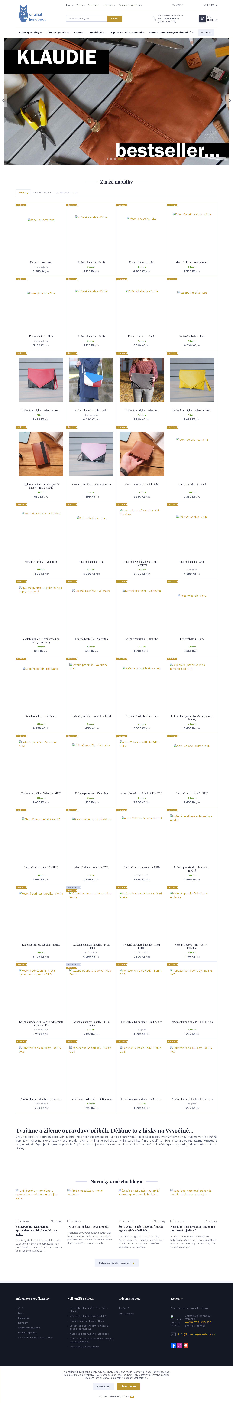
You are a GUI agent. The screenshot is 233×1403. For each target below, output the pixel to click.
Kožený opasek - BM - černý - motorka (192, 946)
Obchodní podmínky (129, 5)
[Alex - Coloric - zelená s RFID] (91, 836)
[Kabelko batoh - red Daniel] (41, 685)
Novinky (57, 1221)
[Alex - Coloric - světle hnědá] (192, 231)
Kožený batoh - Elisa (41, 336)
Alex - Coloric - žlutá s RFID (192, 793)
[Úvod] (38, 13)
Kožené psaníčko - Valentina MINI (41, 410)
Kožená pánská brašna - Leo (141, 716)
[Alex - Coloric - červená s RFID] (142, 836)
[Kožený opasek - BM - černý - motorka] (192, 914)
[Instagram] (180, 1345)
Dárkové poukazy (57, 32)
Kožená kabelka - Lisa (141, 262)
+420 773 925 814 (168, 18)
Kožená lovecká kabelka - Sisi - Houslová (141, 563)
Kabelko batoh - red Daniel (41, 716)
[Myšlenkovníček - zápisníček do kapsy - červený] (41, 608)
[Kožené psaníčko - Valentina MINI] (41, 379)
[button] (3, 100)
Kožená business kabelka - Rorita (41, 944)
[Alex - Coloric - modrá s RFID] (41, 836)
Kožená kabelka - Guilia (91, 262)
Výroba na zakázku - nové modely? (88, 1226)
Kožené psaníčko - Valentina (141, 410)
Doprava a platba (27, 1332)
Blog (68, 5)
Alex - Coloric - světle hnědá (192, 262)
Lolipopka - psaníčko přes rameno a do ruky (192, 717)
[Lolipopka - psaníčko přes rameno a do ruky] (192, 685)
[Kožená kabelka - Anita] (192, 531)
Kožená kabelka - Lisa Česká (91, 410)
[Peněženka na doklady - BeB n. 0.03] (142, 991)
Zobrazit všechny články (114, 1262)
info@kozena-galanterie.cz (196, 1334)
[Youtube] (187, 1345)
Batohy (78, 32)
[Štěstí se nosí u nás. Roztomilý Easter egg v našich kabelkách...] (142, 1203)
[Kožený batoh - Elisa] (41, 305)
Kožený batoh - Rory (192, 639)
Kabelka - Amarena (41, 262)
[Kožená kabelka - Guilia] (91, 231)
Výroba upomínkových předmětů (170, 32)
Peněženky (97, 32)
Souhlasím (129, 1386)
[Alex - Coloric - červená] (192, 453)
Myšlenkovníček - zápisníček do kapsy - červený (41, 640)
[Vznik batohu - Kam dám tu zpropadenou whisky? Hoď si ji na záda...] (39, 1203)
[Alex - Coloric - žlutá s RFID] (192, 762)
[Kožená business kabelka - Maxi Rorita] (91, 914)
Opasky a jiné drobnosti (126, 32)
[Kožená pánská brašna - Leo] (142, 685)
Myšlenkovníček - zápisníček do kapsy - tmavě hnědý (41, 486)
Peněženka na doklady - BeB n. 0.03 (141, 1021)
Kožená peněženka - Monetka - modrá (192, 869)
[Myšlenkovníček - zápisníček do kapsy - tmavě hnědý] (41, 453)
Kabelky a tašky (29, 32)
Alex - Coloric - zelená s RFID (91, 867)
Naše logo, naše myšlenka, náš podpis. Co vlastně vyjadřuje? (193, 1228)
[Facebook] (174, 1345)
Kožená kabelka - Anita (192, 561)
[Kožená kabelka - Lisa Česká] (91, 379)
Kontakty (108, 5)
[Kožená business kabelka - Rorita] (41, 914)
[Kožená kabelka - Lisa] (142, 231)
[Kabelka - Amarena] (41, 231)
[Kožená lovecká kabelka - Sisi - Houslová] (142, 531)
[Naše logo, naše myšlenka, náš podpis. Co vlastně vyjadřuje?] (193, 1203)
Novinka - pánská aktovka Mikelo (87, 1321)
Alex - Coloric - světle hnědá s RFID (141, 793)
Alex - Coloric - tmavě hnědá (141, 484)
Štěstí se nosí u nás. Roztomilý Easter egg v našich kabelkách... (141, 1228)
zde (132, 1396)
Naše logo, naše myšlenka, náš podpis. (89, 1333)
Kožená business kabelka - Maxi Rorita (91, 946)
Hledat (115, 18)
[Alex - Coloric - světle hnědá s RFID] (142, 762)
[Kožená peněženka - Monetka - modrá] (192, 836)
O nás (80, 5)
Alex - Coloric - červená (192, 484)
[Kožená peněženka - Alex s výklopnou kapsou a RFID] (41, 991)
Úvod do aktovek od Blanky (84, 1346)
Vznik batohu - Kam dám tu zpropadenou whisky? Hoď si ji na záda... (36, 1230)
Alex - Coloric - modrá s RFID (41, 867)
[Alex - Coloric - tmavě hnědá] (142, 453)
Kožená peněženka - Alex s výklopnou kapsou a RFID (41, 1023)
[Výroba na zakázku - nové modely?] (90, 1203)
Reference (93, 5)
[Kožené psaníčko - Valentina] (142, 379)
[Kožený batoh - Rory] (192, 608)
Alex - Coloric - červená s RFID (142, 867)
